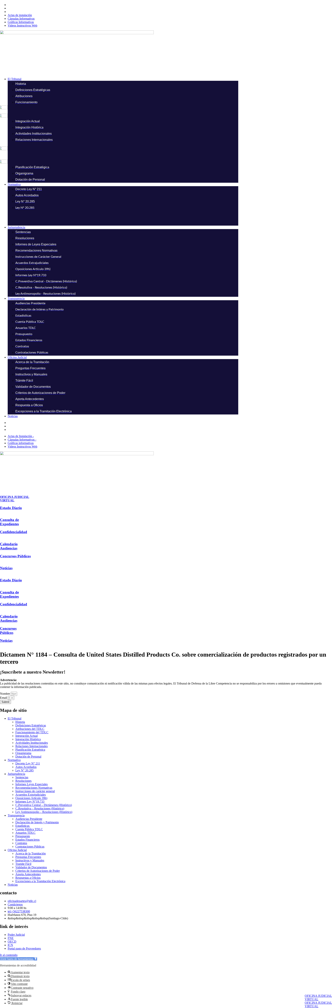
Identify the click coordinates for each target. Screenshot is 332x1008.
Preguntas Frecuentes (28, 857)
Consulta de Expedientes (9, 522)
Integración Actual (26, 735)
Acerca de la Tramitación (30, 853)
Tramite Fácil (23, 863)
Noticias (6, 568)
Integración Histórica (28, 739)
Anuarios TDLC (25, 832)
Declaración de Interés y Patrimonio (37, 822)
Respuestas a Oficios (28, 877)
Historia (20, 722)
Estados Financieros (27, 839)
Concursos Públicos (15, 556)
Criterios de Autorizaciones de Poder (37, 870)
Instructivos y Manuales (29, 860)
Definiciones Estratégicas (30, 725)
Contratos (21, 843)
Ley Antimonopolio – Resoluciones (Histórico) (43, 812)
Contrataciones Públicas (29, 846)
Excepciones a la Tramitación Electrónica (40, 881)
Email (4, 697)
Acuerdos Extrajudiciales (30, 794)
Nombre (5, 693)
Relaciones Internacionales (31, 746)
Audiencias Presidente (28, 818)
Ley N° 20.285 (24, 770)
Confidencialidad (13, 532)
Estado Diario (11, 508)
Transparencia (16, 815)
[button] (170, 79)
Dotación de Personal (28, 756)
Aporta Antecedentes (28, 874)
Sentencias (21, 777)
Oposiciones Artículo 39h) (31, 798)
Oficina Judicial (17, 850)
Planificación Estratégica (30, 749)
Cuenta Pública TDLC (29, 829)
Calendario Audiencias (9, 546)
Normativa (14, 760)
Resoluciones (23, 780)
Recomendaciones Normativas (33, 787)
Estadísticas (22, 825)
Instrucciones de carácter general (35, 791)
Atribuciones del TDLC (29, 728)
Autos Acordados (26, 767)
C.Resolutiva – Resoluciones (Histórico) (39, 808)
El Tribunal (14, 718)
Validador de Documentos (31, 867)
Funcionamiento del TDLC (31, 732)
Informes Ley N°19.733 (29, 801)
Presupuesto (22, 836)
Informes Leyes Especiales (31, 784)
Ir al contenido (8, 955)
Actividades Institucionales (31, 742)
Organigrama (23, 753)
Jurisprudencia (16, 773)
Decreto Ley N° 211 (27, 763)
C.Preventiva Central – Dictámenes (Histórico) (43, 805)
